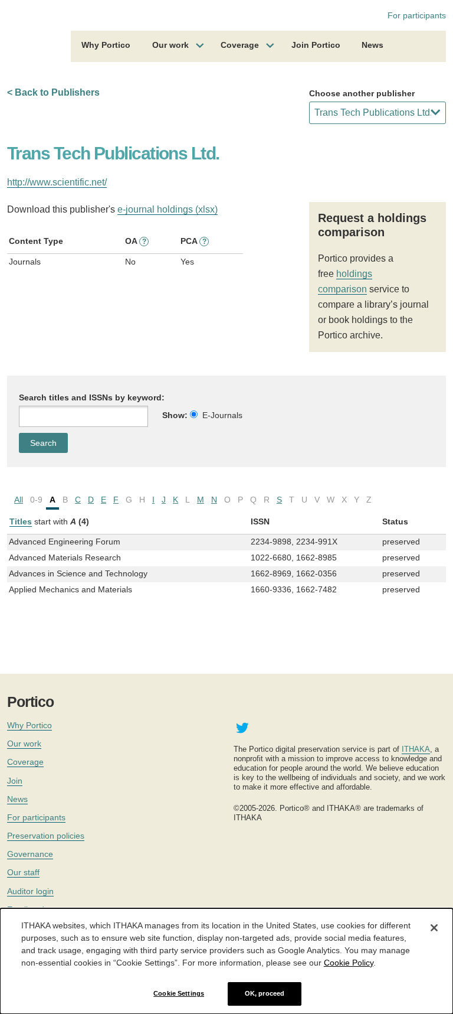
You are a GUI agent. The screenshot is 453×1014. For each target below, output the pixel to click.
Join (14, 780)
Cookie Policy (348, 962)
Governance (30, 854)
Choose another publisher (362, 93)
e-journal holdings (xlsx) (167, 209)
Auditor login (30, 891)
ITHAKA (416, 749)
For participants (417, 15)
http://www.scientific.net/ (57, 182)
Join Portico (315, 45)
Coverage (240, 45)
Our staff (23, 872)
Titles (20, 521)
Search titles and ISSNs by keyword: (92, 397)
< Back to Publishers (53, 92)
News (372, 45)
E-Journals (222, 415)
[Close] (434, 928)
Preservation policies (45, 835)
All (18, 499)
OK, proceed (264, 993)
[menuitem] (106, 47)
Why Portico (105, 45)
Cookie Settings (178, 993)
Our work (170, 45)
